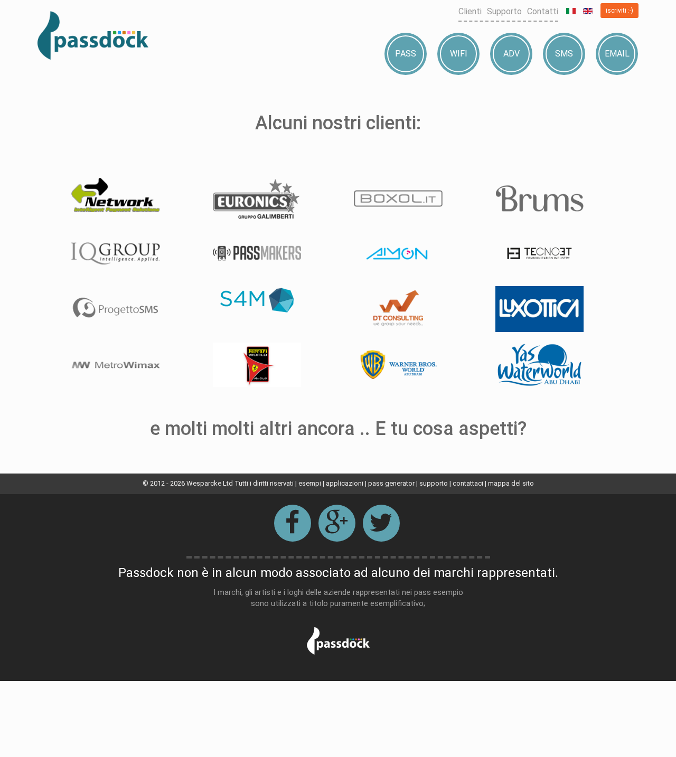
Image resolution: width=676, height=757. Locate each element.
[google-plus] (336, 523)
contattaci (468, 483)
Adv (511, 54)
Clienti (470, 11)
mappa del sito (511, 483)
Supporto (504, 11)
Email (617, 54)
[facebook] (292, 523)
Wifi (458, 54)
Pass (405, 54)
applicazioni (344, 483)
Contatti (542, 11)
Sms (564, 54)
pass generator (391, 483)
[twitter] (381, 523)
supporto (433, 483)
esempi (309, 483)
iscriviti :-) (619, 10)
